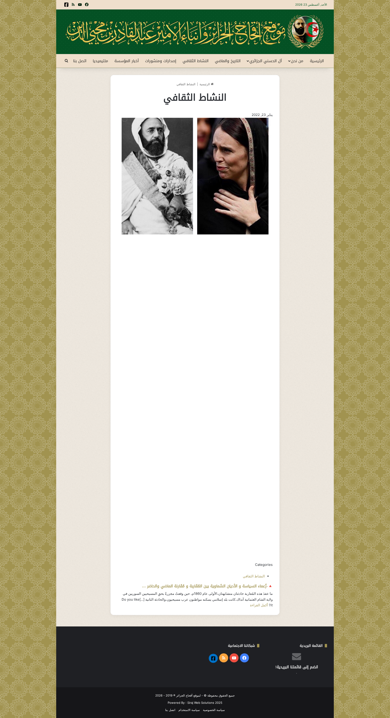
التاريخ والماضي (228, 60)
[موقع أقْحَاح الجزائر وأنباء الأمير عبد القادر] (195, 32)
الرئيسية (317, 60)
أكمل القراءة (259, 605)
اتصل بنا (79, 60)
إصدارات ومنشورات (160, 60)
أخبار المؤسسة (126, 60)
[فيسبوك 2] (66, 4)
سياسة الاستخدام (189, 710)
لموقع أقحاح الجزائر (188, 695)
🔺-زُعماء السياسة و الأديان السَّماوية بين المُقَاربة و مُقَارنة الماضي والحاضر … (207, 586)
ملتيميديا (100, 60)
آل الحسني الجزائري (265, 60)
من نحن (297, 60)
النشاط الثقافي (196, 60)
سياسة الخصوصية (214, 710)
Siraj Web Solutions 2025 (204, 702)
